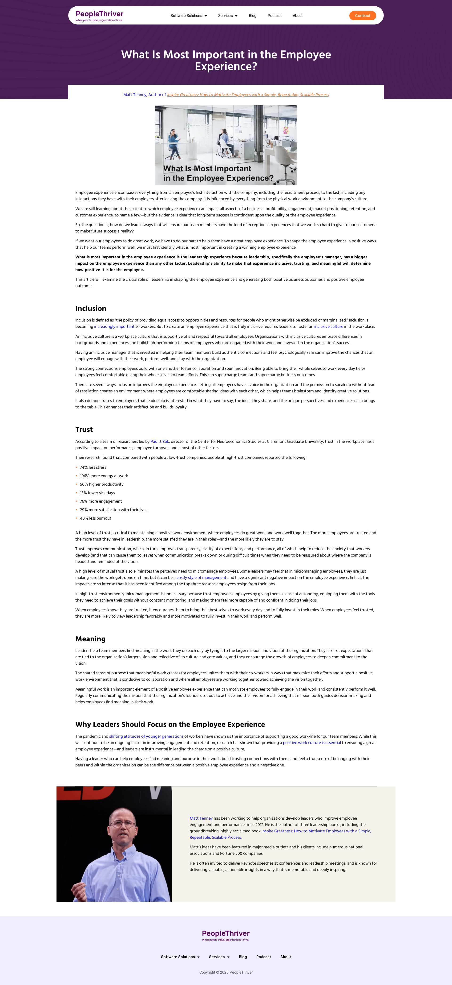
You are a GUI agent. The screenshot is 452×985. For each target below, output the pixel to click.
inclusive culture (328, 326)
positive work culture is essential (312, 743)
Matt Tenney (134, 95)
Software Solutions (186, 15)
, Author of (237, 95)
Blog (252, 15)
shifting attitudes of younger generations (146, 736)
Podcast (275, 15)
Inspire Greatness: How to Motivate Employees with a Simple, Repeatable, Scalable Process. (280, 834)
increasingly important (114, 326)
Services (225, 15)
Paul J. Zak (160, 441)
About (298, 15)
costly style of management (201, 577)
